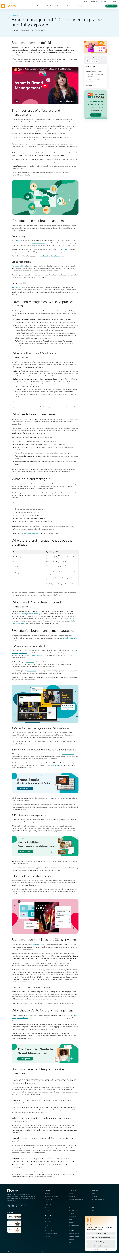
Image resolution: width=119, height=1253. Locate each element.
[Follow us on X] (21, 1205)
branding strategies (70, 638)
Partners (94, 2)
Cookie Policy (53, 1251)
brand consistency (68, 754)
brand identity (37, 655)
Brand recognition (18, 266)
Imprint (9, 1251)
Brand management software (27, 614)
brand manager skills (31, 533)
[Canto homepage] (8, 6)
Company (85, 2)
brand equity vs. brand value (49, 256)
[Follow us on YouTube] (12, 1205)
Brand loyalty (16, 287)
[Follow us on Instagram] (8, 1205)
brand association (38, 243)
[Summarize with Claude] (92, 61)
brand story (31, 671)
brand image (62, 249)
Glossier (36, 944)
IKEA (69, 944)
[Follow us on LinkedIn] (17, 1205)
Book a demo (111, 6)
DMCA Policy (23, 1251)
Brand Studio (56, 765)
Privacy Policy (15, 1251)
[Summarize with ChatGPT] (87, 61)
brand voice (30, 662)
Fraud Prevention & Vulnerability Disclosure (38, 1251)
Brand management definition (94, 71)
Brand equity (16, 240)
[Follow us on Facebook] (25, 1205)
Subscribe (95, 115)
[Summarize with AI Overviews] (96, 61)
